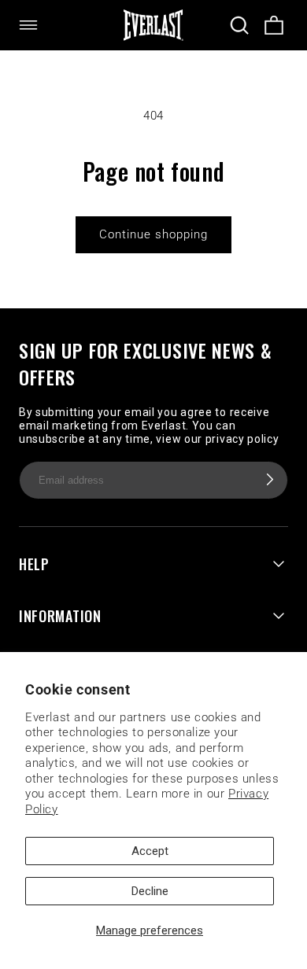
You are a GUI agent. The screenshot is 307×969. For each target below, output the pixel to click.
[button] (38, 25)
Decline (149, 891)
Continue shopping (153, 234)
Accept (149, 851)
